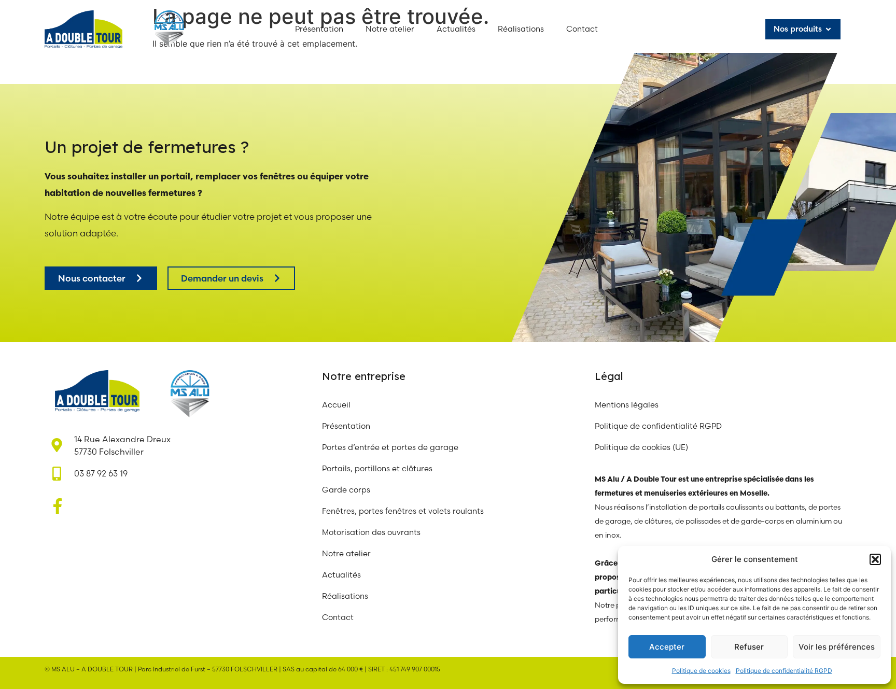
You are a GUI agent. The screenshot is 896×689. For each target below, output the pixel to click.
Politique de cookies (701, 670)
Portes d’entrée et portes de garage (390, 447)
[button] (875, 559)
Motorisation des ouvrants (371, 532)
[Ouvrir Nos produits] (828, 29)
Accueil (336, 405)
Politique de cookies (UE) (641, 447)
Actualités (341, 575)
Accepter (666, 647)
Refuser (749, 647)
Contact (338, 617)
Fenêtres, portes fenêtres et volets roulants (403, 511)
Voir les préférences (837, 647)
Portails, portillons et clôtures (377, 468)
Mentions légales (627, 405)
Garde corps (346, 490)
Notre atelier (347, 553)
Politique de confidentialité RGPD (784, 670)
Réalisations (345, 596)
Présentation (346, 426)
